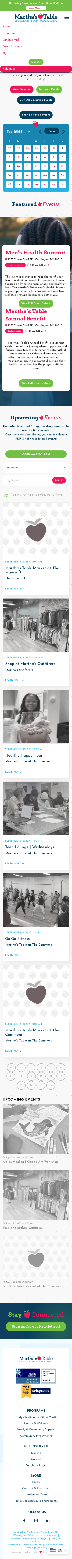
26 (36, 184)
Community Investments (36, 1435)
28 (27, 148)
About (7, 26)
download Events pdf (36, 454)
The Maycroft (15, 578)
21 (53, 175)
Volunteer (9, 69)
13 (45, 166)
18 (27, 175)
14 (53, 166)
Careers (36, 1459)
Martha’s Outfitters (19, 670)
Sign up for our (36, 1326)
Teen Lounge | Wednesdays (29, 847)
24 (18, 184)
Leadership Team (36, 1494)
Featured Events (49, 89)
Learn (13, 589)
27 (18, 148)
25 (27, 184)
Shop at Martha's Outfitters (30, 664)
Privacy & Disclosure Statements (36, 1500)
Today (52, 131)
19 (36, 175)
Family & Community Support (36, 1429)
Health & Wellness (36, 1423)
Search (59, 480)
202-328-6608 (49, 1535)
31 (53, 148)
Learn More (34, 8)
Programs (9, 33)
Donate (36, 62)
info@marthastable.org (23, 1538)
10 (18, 166)
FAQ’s (36, 1482)
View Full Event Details (36, 303)
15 (62, 166)
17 (18, 175)
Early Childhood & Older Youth (36, 1417)
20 (45, 175)
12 (36, 166)
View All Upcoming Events (36, 100)
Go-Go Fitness (17, 939)
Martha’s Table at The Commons (28, 761)
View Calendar (22, 89)
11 (27, 166)
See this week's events (36, 115)
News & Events (12, 46)
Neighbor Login (36, 1465)
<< (11, 1067)
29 (36, 148)
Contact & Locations (36, 1488)
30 (45, 148)
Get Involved (11, 40)
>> (50, 1085)
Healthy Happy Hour (23, 756)
